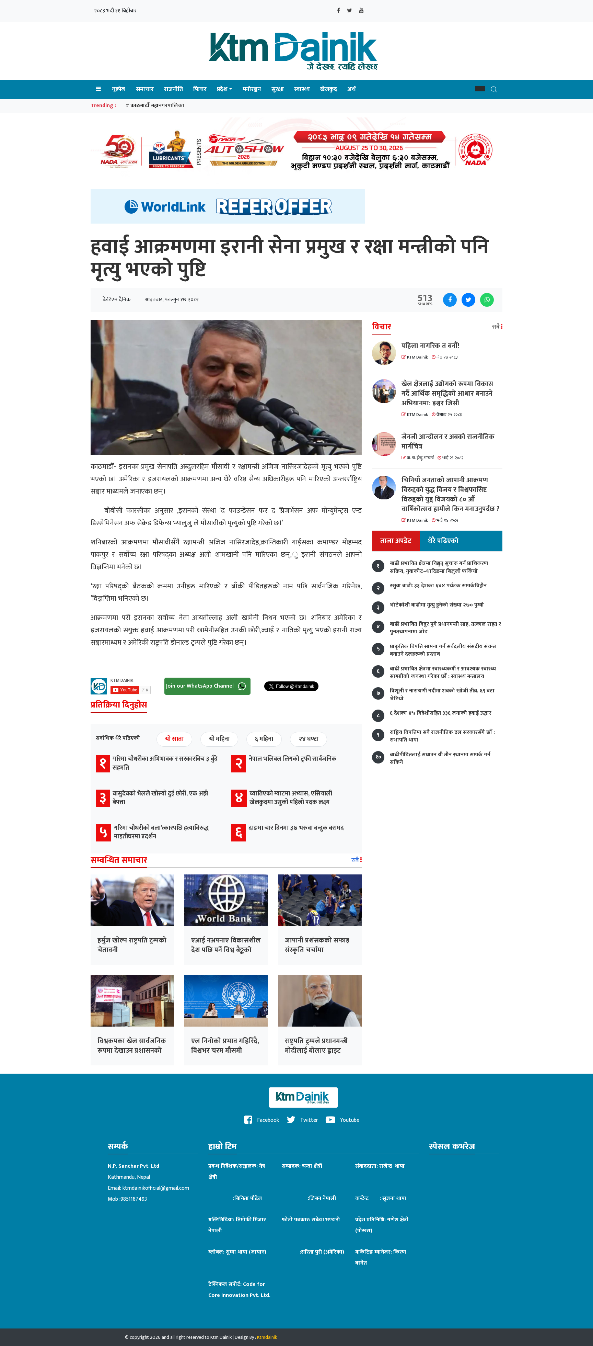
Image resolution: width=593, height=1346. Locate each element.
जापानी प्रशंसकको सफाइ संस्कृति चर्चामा (317, 945)
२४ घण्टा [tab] (308, 739)
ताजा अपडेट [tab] (395, 541)
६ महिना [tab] (264, 739)
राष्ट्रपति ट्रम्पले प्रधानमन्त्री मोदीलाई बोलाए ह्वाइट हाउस (316, 1050)
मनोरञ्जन (252, 89)
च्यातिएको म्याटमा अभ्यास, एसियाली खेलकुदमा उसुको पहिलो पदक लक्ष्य (290, 798)
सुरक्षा (277, 89)
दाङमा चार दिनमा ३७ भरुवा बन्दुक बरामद (296, 828)
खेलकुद (328, 89)
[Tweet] (468, 300)
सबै (355, 860)
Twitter (308, 1120)
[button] (480, 88)
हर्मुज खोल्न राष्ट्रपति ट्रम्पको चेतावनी (131, 945)
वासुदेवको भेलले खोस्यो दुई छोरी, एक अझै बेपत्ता (160, 798)
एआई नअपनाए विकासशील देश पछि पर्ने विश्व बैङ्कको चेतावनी (226, 950)
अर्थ (352, 89)
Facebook (267, 1120)
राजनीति (173, 89)
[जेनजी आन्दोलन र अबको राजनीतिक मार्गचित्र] (387, 444)
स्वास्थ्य (302, 89)
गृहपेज (118, 89)
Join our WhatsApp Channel (200, 686)
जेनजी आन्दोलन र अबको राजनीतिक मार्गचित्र (448, 441)
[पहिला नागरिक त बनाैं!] (387, 353)
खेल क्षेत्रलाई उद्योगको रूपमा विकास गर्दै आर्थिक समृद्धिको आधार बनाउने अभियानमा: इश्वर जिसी (447, 393)
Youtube (349, 1120)
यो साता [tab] (174, 739)
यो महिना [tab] (219, 739)
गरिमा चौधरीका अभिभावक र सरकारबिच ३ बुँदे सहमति (165, 763)
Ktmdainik (267, 1337)
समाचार (145, 89)
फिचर (200, 89)
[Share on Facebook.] (450, 300)
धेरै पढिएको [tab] (443, 541)
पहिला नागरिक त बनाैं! (430, 346)
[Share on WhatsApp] (487, 300)
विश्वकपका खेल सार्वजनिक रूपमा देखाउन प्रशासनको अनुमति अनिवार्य (131, 1050)
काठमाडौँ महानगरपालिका (157, 105)
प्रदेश (222, 89)
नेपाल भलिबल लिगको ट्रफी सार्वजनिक (292, 759)
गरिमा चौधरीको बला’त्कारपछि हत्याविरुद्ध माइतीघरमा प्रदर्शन (161, 832)
